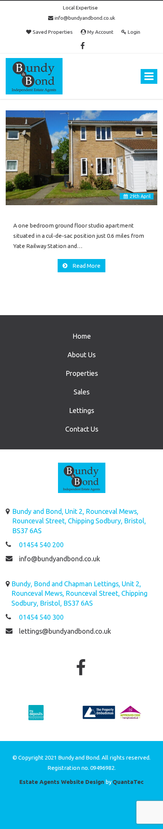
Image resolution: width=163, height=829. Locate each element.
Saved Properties (52, 32)
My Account (99, 32)
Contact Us (81, 429)
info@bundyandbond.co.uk (84, 18)
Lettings (81, 410)
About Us (81, 354)
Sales (81, 392)
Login (133, 32)
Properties (82, 373)
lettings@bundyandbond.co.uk (65, 631)
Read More (85, 265)
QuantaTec (128, 782)
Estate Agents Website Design (61, 782)
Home (81, 336)
